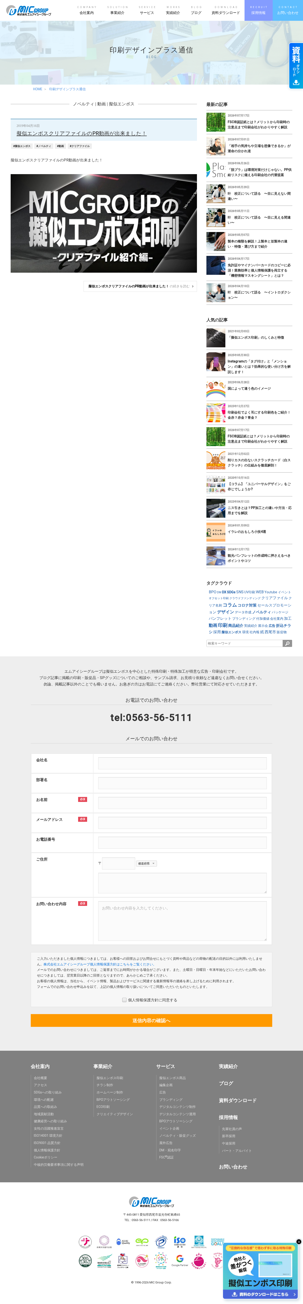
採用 (217, 632)
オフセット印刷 (219, 598)
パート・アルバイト (237, 1151)
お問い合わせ (233, 1167)
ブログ (226, 1083)
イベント (284, 592)
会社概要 (40, 1078)
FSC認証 (166, 1157)
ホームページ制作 (110, 1092)
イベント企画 (169, 1128)
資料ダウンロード (238, 1100)
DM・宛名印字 (170, 1150)
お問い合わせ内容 (51, 904)
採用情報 (228, 1117)
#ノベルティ (43, 146)
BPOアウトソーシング (113, 1100)
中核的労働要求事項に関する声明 (59, 1164)
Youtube (270, 592)
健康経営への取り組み (50, 1121)
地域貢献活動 (44, 1114)
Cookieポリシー (45, 1157)
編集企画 (166, 1085)
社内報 (254, 632)
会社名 (42, 760)
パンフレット (220, 618)
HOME (37, 89)
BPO (212, 592)
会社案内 (276, 618)
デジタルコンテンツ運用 (177, 1114)
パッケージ (280, 612)
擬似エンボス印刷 (110, 1078)
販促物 (282, 632)
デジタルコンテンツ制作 (177, 1107)
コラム (230, 605)
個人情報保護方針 (47, 1150)
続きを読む (139, 286)
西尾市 (270, 632)
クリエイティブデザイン (115, 1114)
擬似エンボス (121, 103)
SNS (240, 592)
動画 (101, 103)
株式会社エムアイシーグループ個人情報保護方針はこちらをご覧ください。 (100, 964)
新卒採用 (228, 1136)
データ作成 (243, 612)
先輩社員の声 (232, 1129)
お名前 (42, 799)
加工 (288, 618)
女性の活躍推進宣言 (49, 1128)
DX (224, 592)
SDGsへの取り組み (48, 1092)
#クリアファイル (80, 146)
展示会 (263, 626)
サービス (165, 1066)
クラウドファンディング (245, 598)
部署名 (42, 780)
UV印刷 (249, 592)
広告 (272, 626)
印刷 (222, 625)
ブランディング (243, 618)
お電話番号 (45, 839)
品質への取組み (45, 1107)
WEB (260, 592)
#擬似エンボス (22, 146)
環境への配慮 (44, 1100)
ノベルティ (83, 103)
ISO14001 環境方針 (48, 1135)
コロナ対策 (247, 605)
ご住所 (42, 859)
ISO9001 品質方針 (47, 1143)
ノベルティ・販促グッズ (177, 1135)
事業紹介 (103, 1066)
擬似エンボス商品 (172, 1078)
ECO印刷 (103, 1107)
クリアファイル (274, 598)
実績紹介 (250, 626)
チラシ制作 (105, 1085)
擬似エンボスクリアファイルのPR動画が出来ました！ (82, 133)
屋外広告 (166, 1143)
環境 (245, 632)
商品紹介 (235, 625)
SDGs (231, 592)
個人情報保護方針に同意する (152, 1000)
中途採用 (228, 1143)
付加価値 (262, 618)
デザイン (225, 611)
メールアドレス (49, 819)
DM (219, 592)
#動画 (60, 146)
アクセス (40, 1085)
